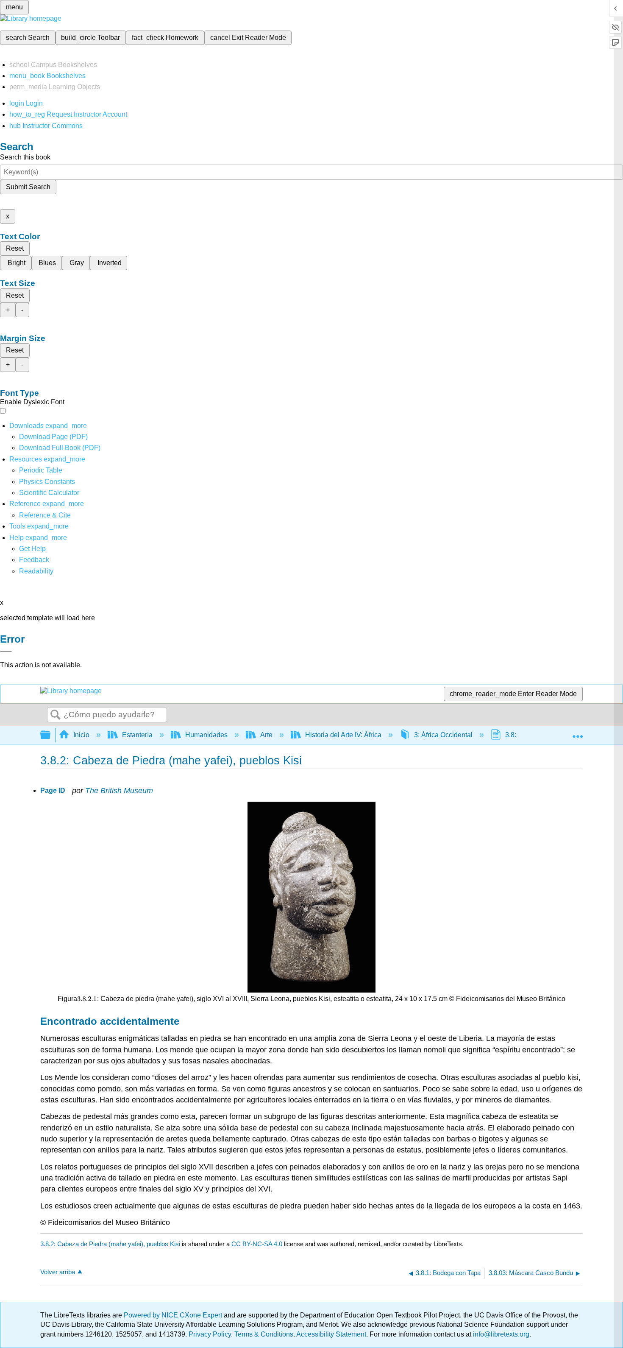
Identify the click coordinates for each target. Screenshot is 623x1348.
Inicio (81, 734)
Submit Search (28, 186)
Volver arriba (57, 1271)
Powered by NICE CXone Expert (174, 1315)
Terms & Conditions (263, 1334)
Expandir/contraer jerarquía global (50, 735)
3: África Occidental (443, 734)
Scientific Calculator (49, 492)
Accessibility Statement (331, 1334)
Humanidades (206, 734)
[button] (34, 559)
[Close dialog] (6, 651)
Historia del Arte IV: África (343, 734)
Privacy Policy (210, 1334)
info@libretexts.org (500, 1334)
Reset (15, 248)
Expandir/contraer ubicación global (578, 732)
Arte (266, 734)
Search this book (25, 157)
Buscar (55, 715)
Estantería (137, 734)
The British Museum (119, 790)
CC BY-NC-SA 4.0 (256, 1243)
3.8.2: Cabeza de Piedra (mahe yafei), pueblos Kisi (110, 1243)
